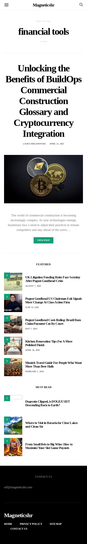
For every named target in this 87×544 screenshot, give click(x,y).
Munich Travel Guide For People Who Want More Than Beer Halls (53, 364)
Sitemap (56, 523)
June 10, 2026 (32, 307)
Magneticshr (43, 4)
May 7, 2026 (31, 329)
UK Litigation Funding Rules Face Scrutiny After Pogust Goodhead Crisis (52, 279)
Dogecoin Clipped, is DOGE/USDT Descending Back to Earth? (47, 403)
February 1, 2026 (34, 371)
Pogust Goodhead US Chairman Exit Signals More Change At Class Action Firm (53, 300)
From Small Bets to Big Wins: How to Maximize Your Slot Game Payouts (48, 446)
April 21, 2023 (57, 144)
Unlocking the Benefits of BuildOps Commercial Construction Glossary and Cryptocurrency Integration (43, 101)
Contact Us (19, 528)
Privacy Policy (31, 523)
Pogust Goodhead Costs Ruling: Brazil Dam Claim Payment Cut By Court (53, 321)
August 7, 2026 (33, 286)
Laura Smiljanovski (34, 144)
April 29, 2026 (32, 350)
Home (8, 523)
